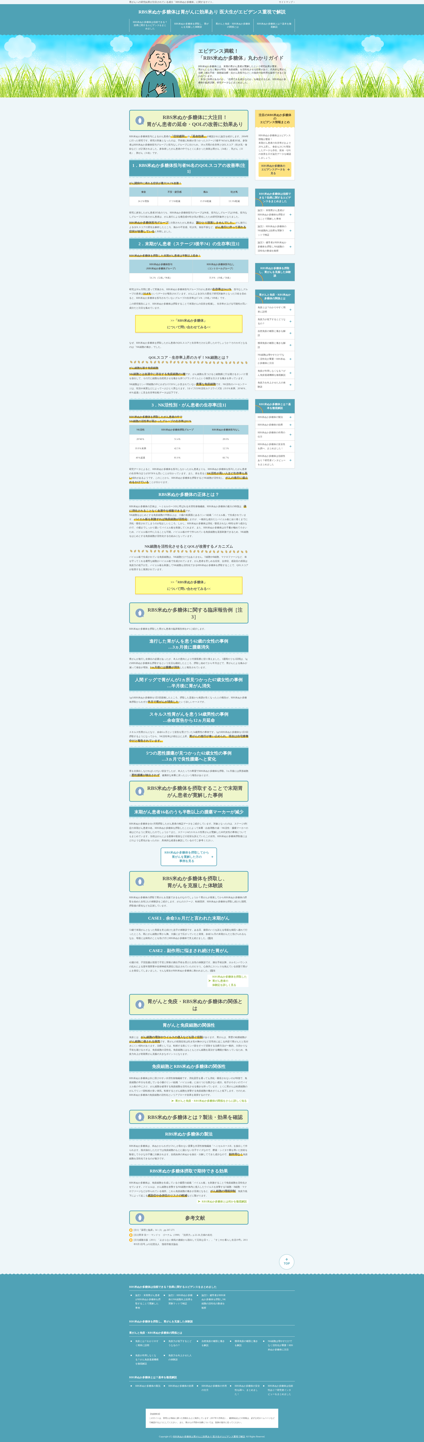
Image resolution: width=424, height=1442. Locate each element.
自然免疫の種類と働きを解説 (272, 333)
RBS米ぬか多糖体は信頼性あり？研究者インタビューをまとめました (272, 460)
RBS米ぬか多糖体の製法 (270, 417)
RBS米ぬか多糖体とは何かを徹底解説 (224, 1201)
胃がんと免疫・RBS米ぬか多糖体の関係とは (275, 296)
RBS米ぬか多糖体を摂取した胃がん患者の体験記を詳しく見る (229, 980)
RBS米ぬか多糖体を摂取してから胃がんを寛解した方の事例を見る (186, 856)
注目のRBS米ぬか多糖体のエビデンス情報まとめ (275, 118)
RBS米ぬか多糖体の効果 (270, 425)
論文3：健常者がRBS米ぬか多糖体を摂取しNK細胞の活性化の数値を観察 (272, 246)
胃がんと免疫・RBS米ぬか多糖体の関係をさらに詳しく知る (211, 1100)
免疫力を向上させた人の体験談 (272, 384)
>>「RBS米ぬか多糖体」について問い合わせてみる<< (189, 324)
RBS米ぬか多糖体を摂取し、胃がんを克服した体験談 (275, 272)
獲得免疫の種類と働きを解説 (272, 345)
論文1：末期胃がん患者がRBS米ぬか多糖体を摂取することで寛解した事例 (271, 214)
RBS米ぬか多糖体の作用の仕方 (271, 434)
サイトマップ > (287, 2)
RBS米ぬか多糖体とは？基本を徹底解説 (275, 406)
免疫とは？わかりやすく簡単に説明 (272, 309)
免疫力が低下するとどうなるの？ (272, 321)
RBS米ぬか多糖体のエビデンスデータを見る (273, 169)
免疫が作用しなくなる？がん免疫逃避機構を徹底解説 (272, 373)
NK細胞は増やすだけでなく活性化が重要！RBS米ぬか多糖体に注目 (271, 359)
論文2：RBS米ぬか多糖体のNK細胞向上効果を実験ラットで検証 (272, 230)
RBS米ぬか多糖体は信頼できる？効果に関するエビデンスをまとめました (275, 197)
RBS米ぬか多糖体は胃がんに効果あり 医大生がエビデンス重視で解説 (209, 1436)
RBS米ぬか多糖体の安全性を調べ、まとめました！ (271, 446)
